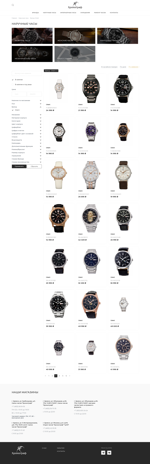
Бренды (35, 12)
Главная (14, 18)
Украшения (85, 12)
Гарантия (60, 448)
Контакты (114, 12)
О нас (44, 448)
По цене (123, 67)
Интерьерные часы (68, 12)
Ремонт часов (100, 12)
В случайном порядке (109, 67)
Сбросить (34, 166)
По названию (133, 67)
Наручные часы (49, 12)
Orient (48, 104)
